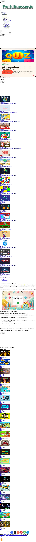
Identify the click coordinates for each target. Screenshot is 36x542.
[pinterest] (21, 532)
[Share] (0, 79)
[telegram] (27, 532)
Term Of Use (21, 535)
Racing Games (6, 19)
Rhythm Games (6, 23)
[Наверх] (1, 537)
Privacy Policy (25, 535)
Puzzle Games (7, 277)
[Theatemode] (2, 79)
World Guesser (6, 534)
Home (3, 279)
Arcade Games (6, 17)
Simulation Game (6, 24)
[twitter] (15, 532)
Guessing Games (6, 27)
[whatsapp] (24, 532)
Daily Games (6, 25)
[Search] (10, 33)
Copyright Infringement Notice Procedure (9, 535)
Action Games (6, 21)
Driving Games (6, 18)
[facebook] (11, 532)
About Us (1, 535)
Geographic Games (7, 26)
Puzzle (5, 28)
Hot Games (4, 13)
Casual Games (4, 14)
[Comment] (1, 79)
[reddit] (18, 532)
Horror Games (4, 15)
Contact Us (17, 535)
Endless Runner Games (7, 20)
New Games (4, 12)
